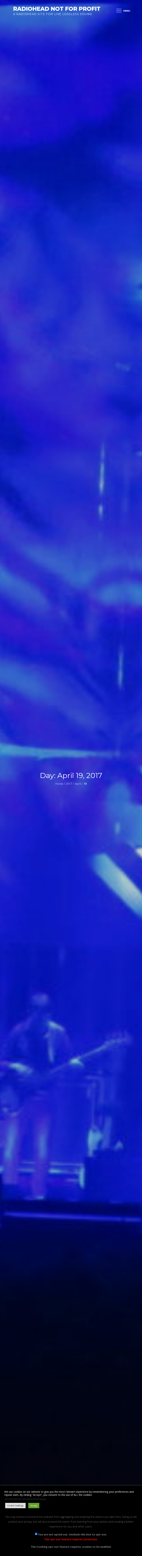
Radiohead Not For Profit (56, 8)
